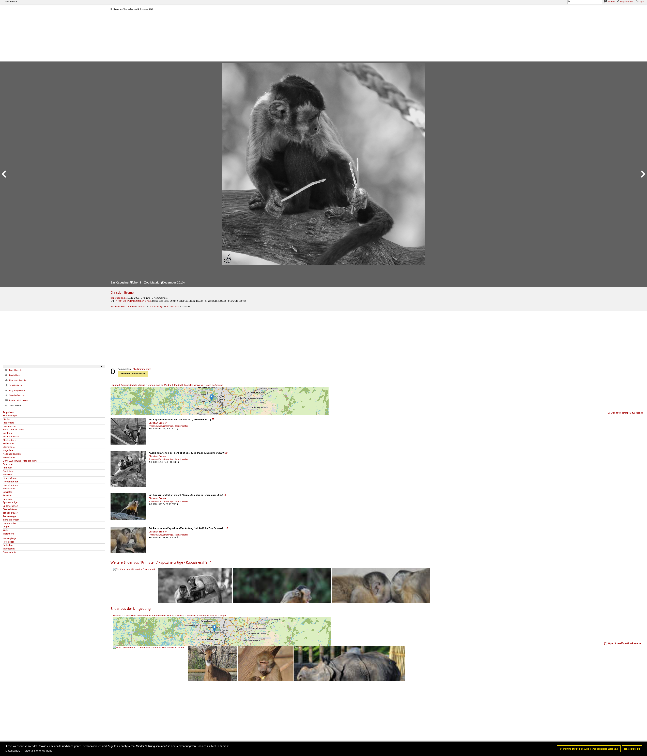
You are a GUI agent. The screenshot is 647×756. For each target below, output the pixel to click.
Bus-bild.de (14, 375)
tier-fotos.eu (11, 1)
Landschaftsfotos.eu (18, 400)
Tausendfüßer (10, 512)
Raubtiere (8, 471)
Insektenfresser (11, 436)
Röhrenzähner (10, 481)
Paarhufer (8, 464)
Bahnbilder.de (15, 370)
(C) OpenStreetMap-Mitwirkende (625, 412)
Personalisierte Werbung (37, 750)
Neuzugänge (9, 538)
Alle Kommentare (142, 369)
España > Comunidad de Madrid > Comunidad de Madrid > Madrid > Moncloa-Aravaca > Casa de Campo (167, 385)
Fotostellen (8, 541)
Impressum (9, 548)
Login (641, 1)
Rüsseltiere (9, 488)
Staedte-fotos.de (16, 395)
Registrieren (626, 1)
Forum (611, 1)
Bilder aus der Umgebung (131, 608)
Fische (6, 419)
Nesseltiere (9, 457)
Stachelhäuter (10, 509)
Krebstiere (8, 443)
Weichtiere (8, 533)
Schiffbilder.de (15, 385)
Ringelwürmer (10, 478)
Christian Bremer (123, 292)
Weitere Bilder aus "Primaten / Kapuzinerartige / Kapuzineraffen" (161, 562)
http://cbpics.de (119, 297)
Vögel (6, 526)
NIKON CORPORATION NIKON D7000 (133, 301)
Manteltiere (9, 447)
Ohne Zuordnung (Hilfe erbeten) (20, 460)
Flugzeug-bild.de (17, 390)
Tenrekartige (9, 516)
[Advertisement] (212, 36)
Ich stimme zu (632, 748)
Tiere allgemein (11, 519)
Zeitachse (8, 545)
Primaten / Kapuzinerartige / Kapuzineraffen (169, 426)
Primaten (142, 306)
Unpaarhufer (9, 523)
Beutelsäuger (10, 415)
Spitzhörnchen (10, 506)
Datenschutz (9, 552)
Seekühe (7, 495)
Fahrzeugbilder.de (17, 380)
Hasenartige (9, 426)
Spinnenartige (10, 502)
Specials (7, 499)
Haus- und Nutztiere (13, 429)
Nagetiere (8, 450)
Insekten (7, 433)
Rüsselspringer (11, 485)
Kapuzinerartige (155, 306)
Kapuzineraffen (172, 306)
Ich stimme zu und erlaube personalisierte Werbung (588, 748)
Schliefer (7, 492)
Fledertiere (8, 422)
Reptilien (7, 474)
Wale (5, 530)
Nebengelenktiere (12, 453)
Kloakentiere (9, 440)
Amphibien (8, 412)
